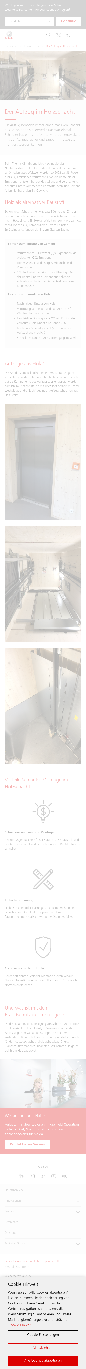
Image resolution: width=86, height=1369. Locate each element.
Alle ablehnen (43, 1348)
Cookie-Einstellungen (43, 1335)
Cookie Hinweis (20, 1325)
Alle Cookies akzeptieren (43, 1361)
